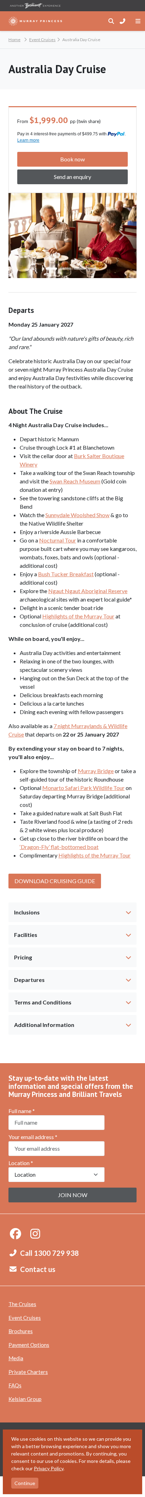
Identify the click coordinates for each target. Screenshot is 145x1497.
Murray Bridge (96, 770)
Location (20, 1162)
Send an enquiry (72, 176)
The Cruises (22, 1304)
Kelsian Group (25, 1399)
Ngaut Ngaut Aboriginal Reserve (87, 590)
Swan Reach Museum (75, 481)
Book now (72, 159)
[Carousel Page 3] (79, 268)
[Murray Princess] (35, 21)
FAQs (14, 1385)
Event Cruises (24, 1318)
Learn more (28, 140)
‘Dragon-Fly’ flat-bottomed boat (59, 846)
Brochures (20, 1331)
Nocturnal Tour (57, 540)
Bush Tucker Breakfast (66, 574)
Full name (21, 1110)
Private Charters (28, 1372)
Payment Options (28, 1345)
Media (15, 1358)
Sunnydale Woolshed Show (77, 515)
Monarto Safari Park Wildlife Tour (83, 787)
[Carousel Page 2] (65, 268)
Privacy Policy (48, 1468)
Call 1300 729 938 (49, 1253)
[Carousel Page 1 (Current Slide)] (51, 268)
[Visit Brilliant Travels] (35, 5)
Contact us (37, 1269)
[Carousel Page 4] (93, 268)
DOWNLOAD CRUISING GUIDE (54, 881)
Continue (24, 1483)
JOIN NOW (72, 1194)
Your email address (32, 1136)
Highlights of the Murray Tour (78, 616)
